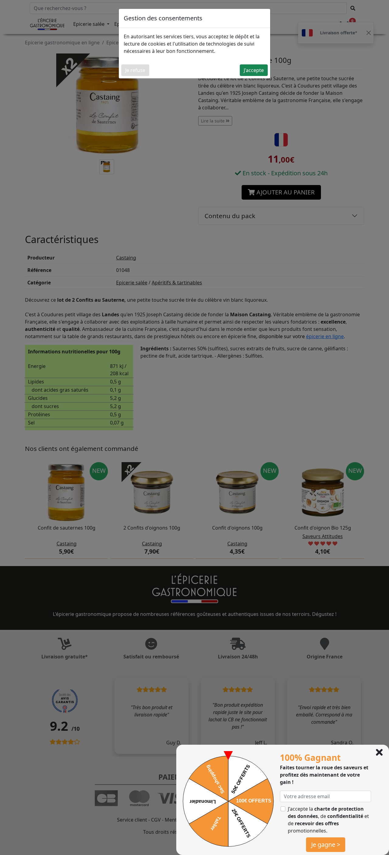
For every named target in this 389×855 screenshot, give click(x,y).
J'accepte (254, 70)
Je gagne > (325, 844)
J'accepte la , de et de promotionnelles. (328, 819)
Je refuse (135, 70)
